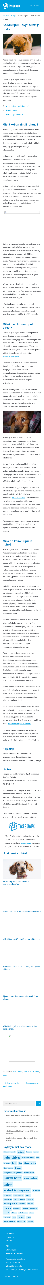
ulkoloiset (21, 1221)
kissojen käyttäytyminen (13, 1173)
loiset (28, 1195)
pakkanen (30, 1203)
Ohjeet (8, 1246)
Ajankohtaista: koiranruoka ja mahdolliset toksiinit (20, 997)
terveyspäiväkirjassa (11, 356)
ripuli (5, 1075)
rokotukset (33, 1208)
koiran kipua (26, 843)
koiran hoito (29, 1071)
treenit (29, 1217)
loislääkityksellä (18, 497)
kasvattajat (7, 1163)
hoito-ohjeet (18, 1071)
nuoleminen (22, 1203)
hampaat (29, 1152)
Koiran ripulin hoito (14, 114)
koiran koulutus (31, 1178)
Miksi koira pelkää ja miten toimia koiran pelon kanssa (20, 1027)
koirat (37, 1071)
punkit (25, 1208)
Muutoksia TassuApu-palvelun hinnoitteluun (22, 911)
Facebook (10, 1233)
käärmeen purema (18, 1195)
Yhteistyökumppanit (14, 1253)
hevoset (36, 1152)
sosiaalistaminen (23, 1213)
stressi (31, 1213)
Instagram (10, 1237)
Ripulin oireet (11, 110)
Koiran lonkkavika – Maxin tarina (11, 1084)
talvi (14, 1217)
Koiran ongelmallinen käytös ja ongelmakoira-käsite (16, 882)
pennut (7, 1208)
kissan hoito (30, 1163)
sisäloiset (14, 1213)
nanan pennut (10, 1203)
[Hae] (38, 1103)
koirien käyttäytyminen (17, 1190)
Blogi (13, 16)
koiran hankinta (29, 1172)
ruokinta (7, 1213)
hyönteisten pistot (28, 1157)
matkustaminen (19, 1199)
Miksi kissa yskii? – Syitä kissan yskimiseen (21, 939)
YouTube (9, 1241)
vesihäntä (30, 1221)
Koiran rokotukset (32, 1083)
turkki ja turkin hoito (9, 1221)
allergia (13, 1152)
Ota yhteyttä (11, 1250)
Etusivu (6, 16)
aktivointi (6, 1152)
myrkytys (30, 1199)
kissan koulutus (8, 1168)
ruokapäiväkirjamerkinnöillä (19, 723)
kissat (18, 1168)
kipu (20, 1163)
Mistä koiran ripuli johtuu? (17, 106)
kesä (14, 1163)
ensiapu (20, 1152)
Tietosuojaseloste (13, 1262)
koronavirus (36, 1190)
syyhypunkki (7, 1217)
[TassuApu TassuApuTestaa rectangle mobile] (22, 213)
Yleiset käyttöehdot (14, 1266)
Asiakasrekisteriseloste (15, 1259)
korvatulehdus (7, 1195)
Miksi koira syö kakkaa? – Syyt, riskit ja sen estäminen (21, 967)
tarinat (21, 1217)
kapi (37, 1157)
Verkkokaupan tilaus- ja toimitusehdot (22, 1269)
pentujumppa (17, 1208)
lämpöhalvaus (8, 1199)
